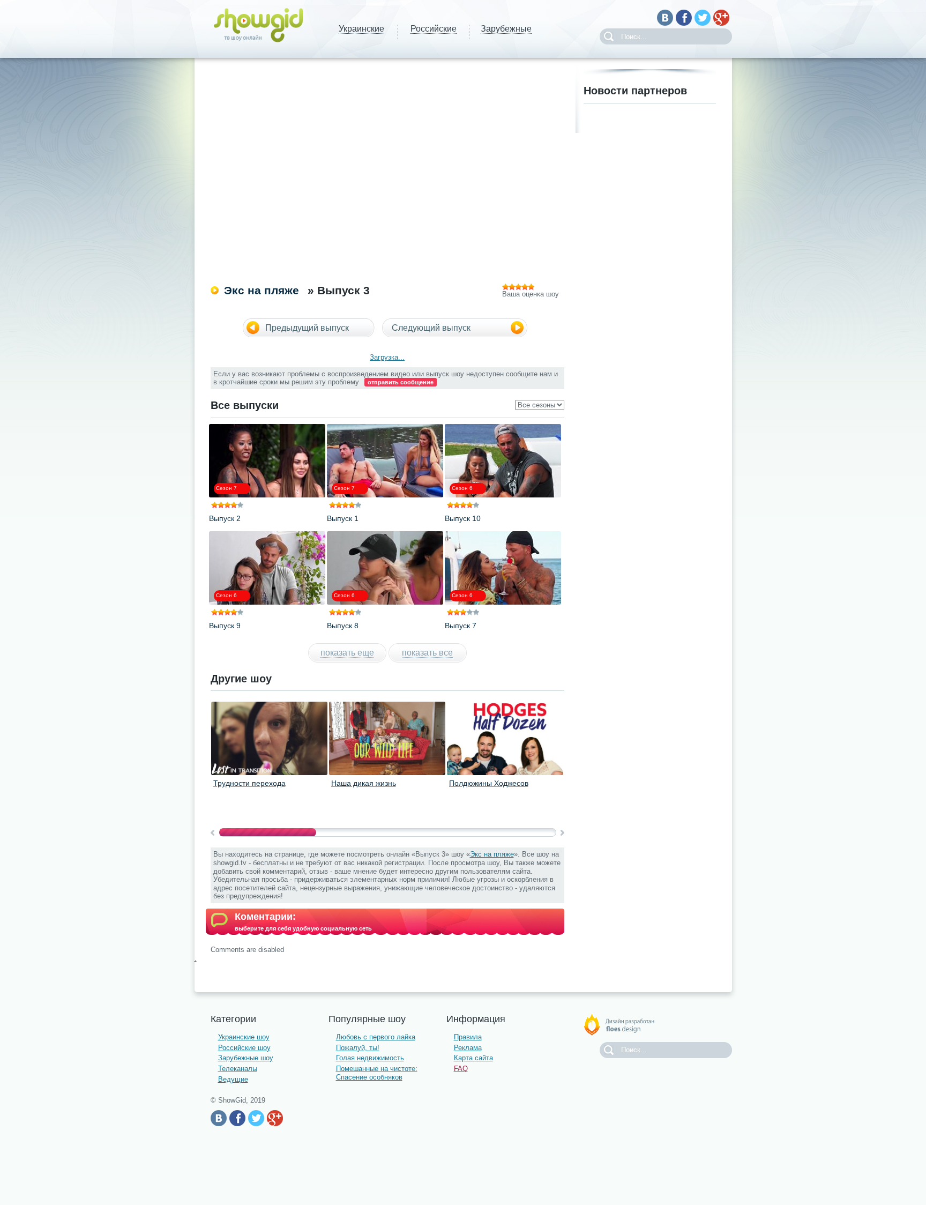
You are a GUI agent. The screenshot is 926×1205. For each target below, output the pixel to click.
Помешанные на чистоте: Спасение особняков (376, 1073)
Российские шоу (244, 1048)
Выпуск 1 (343, 518)
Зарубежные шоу (245, 1058)
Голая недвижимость (370, 1058)
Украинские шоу (244, 1037)
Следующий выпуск (431, 327)
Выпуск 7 (460, 625)
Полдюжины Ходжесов (488, 783)
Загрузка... (387, 357)
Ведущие (233, 1079)
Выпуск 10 (463, 518)
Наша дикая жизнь (363, 783)
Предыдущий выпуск (307, 327)
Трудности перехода (249, 783)
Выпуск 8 (343, 625)
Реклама (468, 1048)
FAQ (461, 1069)
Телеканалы (237, 1069)
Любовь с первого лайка (375, 1037)
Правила (468, 1037)
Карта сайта (473, 1058)
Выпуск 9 (225, 625)
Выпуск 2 (225, 518)
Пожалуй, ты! (357, 1048)
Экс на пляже (261, 290)
